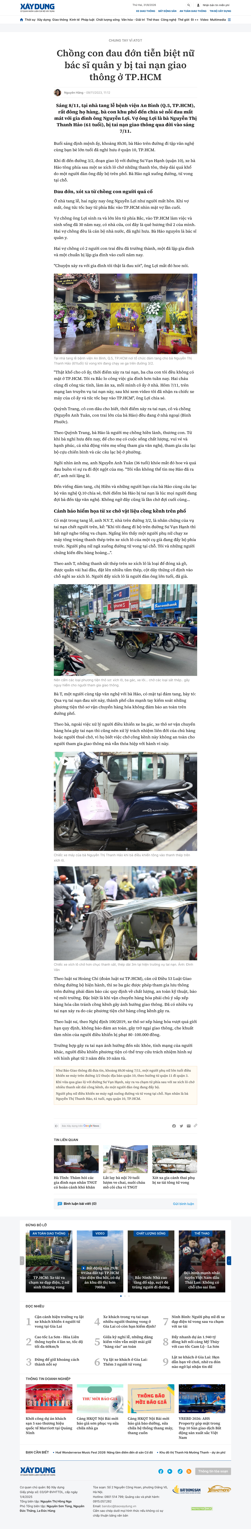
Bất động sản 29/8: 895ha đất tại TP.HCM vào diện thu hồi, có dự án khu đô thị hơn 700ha (100, 1277)
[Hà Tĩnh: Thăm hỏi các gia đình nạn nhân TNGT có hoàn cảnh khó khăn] (76, 1159)
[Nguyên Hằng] (57, 92)
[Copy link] (195, 1126)
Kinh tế (75, 19)
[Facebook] (174, 1126)
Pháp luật (87, 19)
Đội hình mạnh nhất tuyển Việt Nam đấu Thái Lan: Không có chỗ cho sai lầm (202, 1279)
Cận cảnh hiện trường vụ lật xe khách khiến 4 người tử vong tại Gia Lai (59, 1321)
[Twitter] (181, 1126)
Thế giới (183, 19)
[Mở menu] (229, 20)
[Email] (189, 1126)
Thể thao (152, 19)
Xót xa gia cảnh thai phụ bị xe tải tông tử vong (173, 1180)
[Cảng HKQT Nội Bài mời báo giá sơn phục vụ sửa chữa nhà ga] (100, 1398)
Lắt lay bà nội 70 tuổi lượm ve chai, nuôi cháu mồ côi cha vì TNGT (124, 1182)
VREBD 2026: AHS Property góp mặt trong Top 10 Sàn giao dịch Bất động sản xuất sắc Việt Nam (200, 1428)
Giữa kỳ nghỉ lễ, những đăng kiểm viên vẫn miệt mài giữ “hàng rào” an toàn (128, 1342)
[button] (121, 1296)
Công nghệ (168, 19)
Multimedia (218, 19)
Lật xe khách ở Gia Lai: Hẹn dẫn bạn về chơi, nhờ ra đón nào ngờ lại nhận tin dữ (196, 1362)
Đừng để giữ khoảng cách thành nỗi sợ (57, 1362)
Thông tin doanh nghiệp (48, 1379)
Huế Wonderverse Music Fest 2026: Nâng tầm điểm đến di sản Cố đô (104, 1452)
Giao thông (60, 19)
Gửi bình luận (183, 1204)
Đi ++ (194, 19)
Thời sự (30, 19)
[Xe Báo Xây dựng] (219, 1489)
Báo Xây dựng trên (72, 1126)
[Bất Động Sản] (186, 1489)
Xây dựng (44, 19)
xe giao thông (145, 11)
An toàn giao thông (193, 11)
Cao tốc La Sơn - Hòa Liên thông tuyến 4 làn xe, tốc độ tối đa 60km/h (59, 1342)
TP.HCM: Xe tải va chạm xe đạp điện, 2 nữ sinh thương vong (49, 1282)
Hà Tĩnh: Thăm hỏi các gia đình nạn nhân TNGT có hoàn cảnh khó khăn (75, 1182)
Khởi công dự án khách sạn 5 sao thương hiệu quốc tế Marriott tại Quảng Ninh (49, 1425)
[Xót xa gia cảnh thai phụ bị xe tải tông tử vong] (174, 1159)
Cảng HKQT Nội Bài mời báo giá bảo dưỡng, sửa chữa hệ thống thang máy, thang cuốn (150, 1425)
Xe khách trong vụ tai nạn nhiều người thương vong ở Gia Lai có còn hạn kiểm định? (129, 1321)
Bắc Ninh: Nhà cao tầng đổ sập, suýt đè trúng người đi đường (151, 1282)
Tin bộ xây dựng (220, 11)
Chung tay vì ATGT (125, 41)
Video (204, 19)
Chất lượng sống (108, 19)
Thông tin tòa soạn (213, 1471)
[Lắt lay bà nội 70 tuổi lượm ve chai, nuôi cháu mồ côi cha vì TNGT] (125, 1159)
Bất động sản (167, 11)
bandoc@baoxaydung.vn (119, 1506)
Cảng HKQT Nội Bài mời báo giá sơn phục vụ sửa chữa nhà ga (98, 1423)
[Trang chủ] (21, 19)
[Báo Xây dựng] (37, 7)
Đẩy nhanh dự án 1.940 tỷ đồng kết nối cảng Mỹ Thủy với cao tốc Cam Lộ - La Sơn (195, 1342)
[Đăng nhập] (198, 5)
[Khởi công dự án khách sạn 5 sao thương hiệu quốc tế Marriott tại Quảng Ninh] (49, 1398)
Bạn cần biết (37, 1452)
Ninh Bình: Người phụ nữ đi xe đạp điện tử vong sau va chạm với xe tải (198, 1321)
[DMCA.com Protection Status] (202, 1509)
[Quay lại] (56, 1126)
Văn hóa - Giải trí (133, 19)
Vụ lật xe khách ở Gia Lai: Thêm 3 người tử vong (125, 1362)
